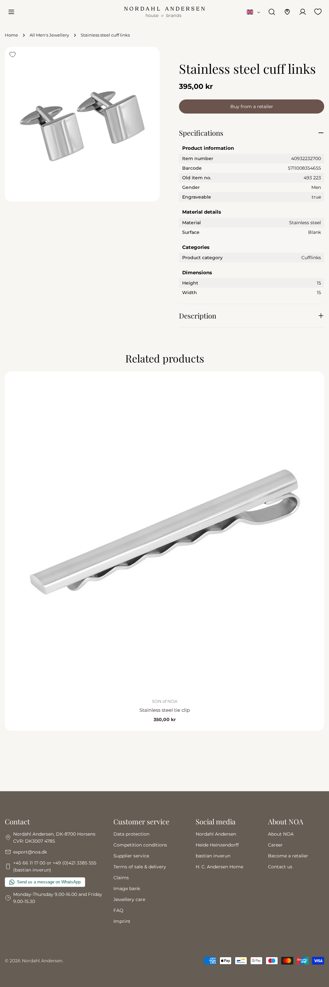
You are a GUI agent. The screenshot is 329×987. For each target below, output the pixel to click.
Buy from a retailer (251, 106)
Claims (121, 878)
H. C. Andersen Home (219, 867)
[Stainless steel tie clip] (164, 530)
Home (11, 35)
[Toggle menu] (11, 11)
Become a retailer (288, 856)
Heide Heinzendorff (217, 845)
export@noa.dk (30, 852)
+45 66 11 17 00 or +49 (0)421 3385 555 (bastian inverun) (54, 866)
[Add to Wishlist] (12, 54)
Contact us (280, 867)
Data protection (131, 834)
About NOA (281, 834)
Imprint (121, 921)
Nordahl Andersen (216, 834)
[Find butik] (287, 11)
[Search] (271, 11)
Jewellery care (129, 899)
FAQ (118, 910)
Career (275, 845)
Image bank (126, 888)
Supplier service (131, 856)
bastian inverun (213, 856)
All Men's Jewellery (49, 35)
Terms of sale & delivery (139, 867)
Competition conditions (140, 845)
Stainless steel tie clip (164, 710)
